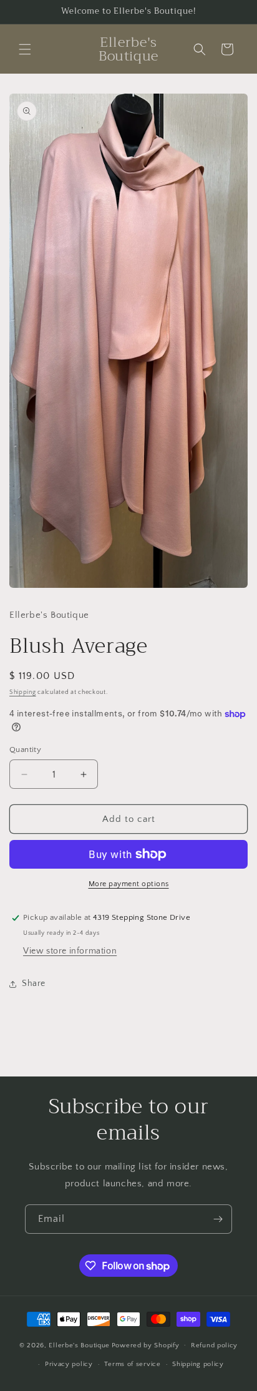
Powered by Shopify (146, 1345)
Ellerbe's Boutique (79, 1345)
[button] (25, 49)
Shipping (22, 692)
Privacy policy (69, 1364)
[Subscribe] (217, 1219)
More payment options (129, 884)
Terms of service (132, 1364)
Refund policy (214, 1345)
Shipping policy (198, 1364)
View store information (70, 951)
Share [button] (34, 983)
